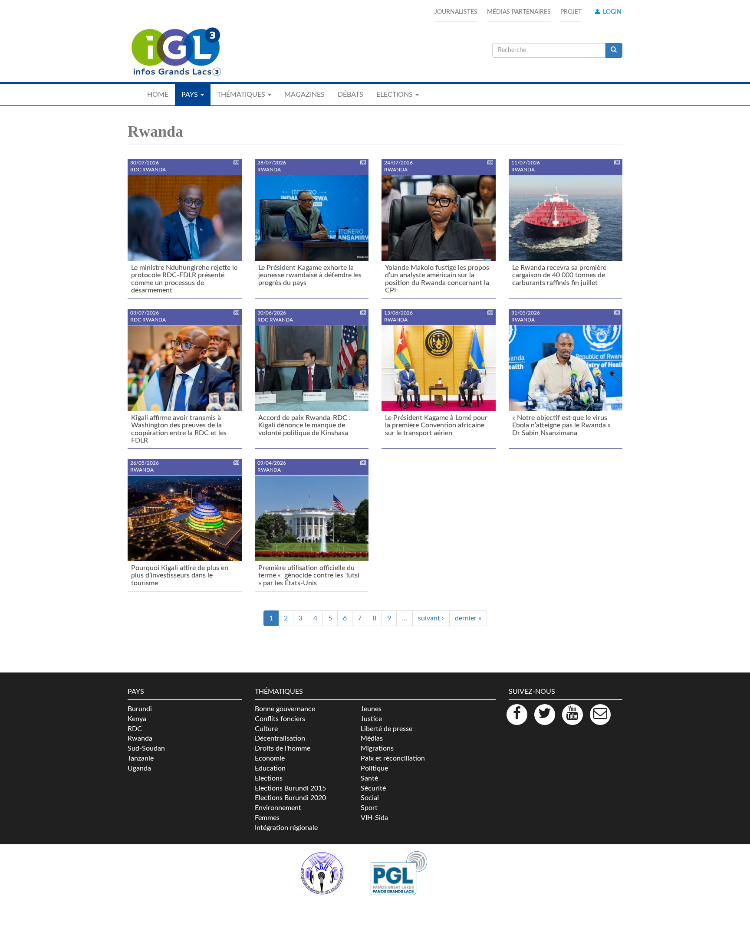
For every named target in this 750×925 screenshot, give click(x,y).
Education (270, 768)
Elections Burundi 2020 (290, 797)
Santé (369, 778)
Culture (266, 728)
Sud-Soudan (146, 748)
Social (370, 797)
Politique (374, 768)
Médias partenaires (519, 12)
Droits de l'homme (282, 748)
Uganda (139, 768)
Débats (350, 94)
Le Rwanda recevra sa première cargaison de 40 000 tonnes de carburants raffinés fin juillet (559, 275)
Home (157, 94)
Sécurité (373, 788)
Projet (571, 12)
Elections (269, 778)
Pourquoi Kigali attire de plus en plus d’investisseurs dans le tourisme (179, 575)
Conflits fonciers (280, 718)
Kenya (137, 718)
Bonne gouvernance (285, 708)
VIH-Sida (374, 817)
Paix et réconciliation (393, 758)
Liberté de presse (386, 728)
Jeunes (371, 708)
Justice (371, 718)
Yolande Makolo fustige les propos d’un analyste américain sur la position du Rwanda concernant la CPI (437, 279)
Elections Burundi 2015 (290, 788)
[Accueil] (175, 52)
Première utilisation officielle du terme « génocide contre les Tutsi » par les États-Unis (309, 575)
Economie (270, 758)
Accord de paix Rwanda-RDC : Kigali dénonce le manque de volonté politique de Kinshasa (304, 425)
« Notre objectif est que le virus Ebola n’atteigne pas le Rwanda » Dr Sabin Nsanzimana (561, 425)
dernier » (468, 618)
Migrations (377, 748)
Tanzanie (141, 758)
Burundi (140, 708)
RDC (135, 728)
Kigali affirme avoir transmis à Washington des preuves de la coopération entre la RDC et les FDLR (179, 429)
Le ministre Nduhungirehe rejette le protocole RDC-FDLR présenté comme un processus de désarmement (184, 279)
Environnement (278, 807)
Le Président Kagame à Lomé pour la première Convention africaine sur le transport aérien (436, 425)
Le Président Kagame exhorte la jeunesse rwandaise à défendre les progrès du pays (310, 275)
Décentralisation (280, 738)
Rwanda (140, 738)
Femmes (267, 817)
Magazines (304, 94)
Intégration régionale (286, 827)
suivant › (431, 618)
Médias (372, 738)
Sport (369, 807)
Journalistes (455, 12)
